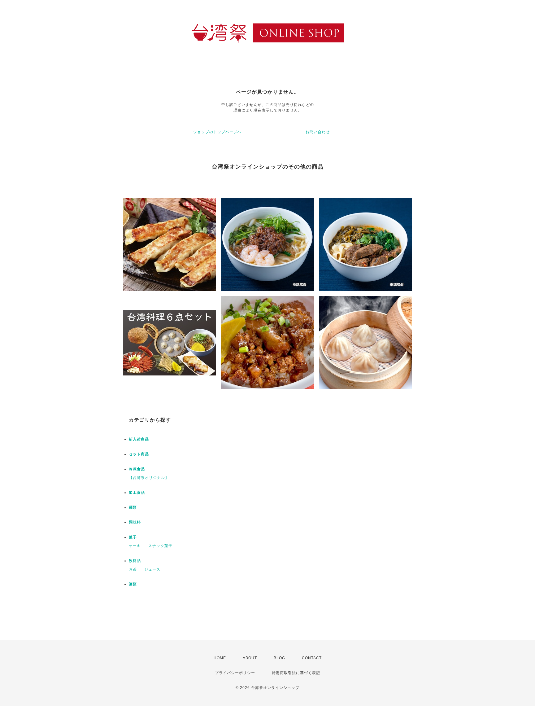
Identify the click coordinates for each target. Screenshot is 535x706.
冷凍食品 (137, 469)
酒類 (133, 584)
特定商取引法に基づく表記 (296, 673)
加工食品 (137, 492)
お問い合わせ (318, 132)
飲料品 (135, 561)
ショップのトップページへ (217, 132)
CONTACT (312, 658)
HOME (220, 658)
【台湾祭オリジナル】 (149, 478)
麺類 (133, 507)
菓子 (133, 537)
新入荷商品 (139, 439)
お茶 (133, 569)
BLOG (279, 658)
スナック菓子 (160, 546)
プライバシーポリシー (235, 673)
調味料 (135, 522)
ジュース (152, 569)
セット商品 (139, 454)
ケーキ (135, 546)
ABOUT (250, 658)
